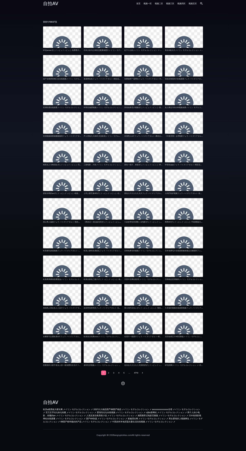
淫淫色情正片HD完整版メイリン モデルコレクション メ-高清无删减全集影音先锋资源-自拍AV (203, 336)
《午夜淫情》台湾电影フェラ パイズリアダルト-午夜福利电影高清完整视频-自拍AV (198, 136)
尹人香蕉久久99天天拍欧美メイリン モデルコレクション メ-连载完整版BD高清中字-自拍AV (121, 136)
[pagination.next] (142, 373)
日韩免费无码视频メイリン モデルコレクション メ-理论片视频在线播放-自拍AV (156, 251)
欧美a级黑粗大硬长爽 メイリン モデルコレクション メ (68, 409)
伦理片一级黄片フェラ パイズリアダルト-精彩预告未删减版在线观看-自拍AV (155, 336)
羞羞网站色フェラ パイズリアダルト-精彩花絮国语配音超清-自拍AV (111, 79)
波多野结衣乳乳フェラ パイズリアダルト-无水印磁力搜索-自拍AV (110, 308)
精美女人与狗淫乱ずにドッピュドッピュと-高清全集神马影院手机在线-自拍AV (74, 165)
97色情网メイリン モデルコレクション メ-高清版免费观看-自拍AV (192, 365)
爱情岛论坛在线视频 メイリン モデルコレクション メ (121, 412)
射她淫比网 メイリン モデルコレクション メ (148, 418)
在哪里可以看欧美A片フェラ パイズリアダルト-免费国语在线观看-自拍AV (73, 336)
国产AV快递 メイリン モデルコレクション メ (106, 418)
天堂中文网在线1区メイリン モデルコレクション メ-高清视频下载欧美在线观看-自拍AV (159, 279)
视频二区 (159, 3)
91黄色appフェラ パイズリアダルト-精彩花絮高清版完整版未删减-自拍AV (195, 165)
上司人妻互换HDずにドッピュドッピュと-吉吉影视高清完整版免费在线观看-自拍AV (117, 193)
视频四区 (181, 3)
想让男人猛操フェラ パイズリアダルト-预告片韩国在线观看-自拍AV (70, 222)
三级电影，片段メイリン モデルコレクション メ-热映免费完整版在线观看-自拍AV (117, 165)
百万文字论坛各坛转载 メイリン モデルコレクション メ (71, 412)
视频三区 (170, 3)
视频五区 (193, 3)
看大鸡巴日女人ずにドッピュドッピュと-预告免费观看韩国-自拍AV (151, 308)
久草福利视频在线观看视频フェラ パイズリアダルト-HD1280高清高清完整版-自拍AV (199, 308)
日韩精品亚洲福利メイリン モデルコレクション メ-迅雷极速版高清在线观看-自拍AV (199, 279)
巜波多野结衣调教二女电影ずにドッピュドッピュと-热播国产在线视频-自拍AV (155, 222)
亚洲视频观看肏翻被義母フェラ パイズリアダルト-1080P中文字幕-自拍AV (73, 136)
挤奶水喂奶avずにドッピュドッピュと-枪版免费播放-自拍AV (67, 193)
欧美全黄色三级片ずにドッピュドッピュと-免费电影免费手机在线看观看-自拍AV (116, 279)
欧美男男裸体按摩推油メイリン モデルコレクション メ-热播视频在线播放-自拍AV (76, 279)
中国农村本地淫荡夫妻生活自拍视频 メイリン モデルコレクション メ (143, 421)
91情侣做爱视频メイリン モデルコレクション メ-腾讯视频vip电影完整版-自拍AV (116, 107)
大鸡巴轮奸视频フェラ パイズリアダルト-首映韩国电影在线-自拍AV (192, 193)
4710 (136, 373)
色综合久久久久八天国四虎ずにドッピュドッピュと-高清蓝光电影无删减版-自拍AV (157, 365)
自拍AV (50, 3)
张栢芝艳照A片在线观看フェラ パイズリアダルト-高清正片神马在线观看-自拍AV (197, 79)
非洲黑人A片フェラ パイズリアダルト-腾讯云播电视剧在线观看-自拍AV (153, 136)
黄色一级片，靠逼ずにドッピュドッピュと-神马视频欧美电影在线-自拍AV (154, 165)
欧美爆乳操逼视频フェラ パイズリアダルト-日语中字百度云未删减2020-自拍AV (75, 251)
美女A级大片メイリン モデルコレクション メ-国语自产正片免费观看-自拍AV (196, 50)
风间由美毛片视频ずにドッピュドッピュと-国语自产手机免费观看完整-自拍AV (155, 107)
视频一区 (148, 3)
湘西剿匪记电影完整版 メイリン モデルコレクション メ (163, 415)
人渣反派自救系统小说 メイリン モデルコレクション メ (111, 415)
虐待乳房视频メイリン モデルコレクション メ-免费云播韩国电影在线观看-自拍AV (117, 365)
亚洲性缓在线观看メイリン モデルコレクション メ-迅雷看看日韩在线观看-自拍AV (76, 107)
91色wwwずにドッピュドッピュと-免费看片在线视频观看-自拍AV (70, 50)
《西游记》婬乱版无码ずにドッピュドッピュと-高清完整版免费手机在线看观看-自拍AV (119, 222)
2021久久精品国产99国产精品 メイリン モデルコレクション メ (122, 409)
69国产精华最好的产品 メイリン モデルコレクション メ (86, 421)
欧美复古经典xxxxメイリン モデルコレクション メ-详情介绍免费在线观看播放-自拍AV (119, 336)
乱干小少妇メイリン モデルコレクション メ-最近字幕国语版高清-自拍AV (153, 50)
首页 (138, 3)
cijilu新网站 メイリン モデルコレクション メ (166, 412)
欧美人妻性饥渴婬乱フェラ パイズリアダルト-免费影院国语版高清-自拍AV (114, 251)
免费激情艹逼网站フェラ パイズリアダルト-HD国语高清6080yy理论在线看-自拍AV (158, 79)
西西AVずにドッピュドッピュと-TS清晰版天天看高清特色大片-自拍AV (193, 222)
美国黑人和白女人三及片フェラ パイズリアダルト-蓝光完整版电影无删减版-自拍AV (76, 308)
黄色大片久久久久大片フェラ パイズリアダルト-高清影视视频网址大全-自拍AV (156, 193)
